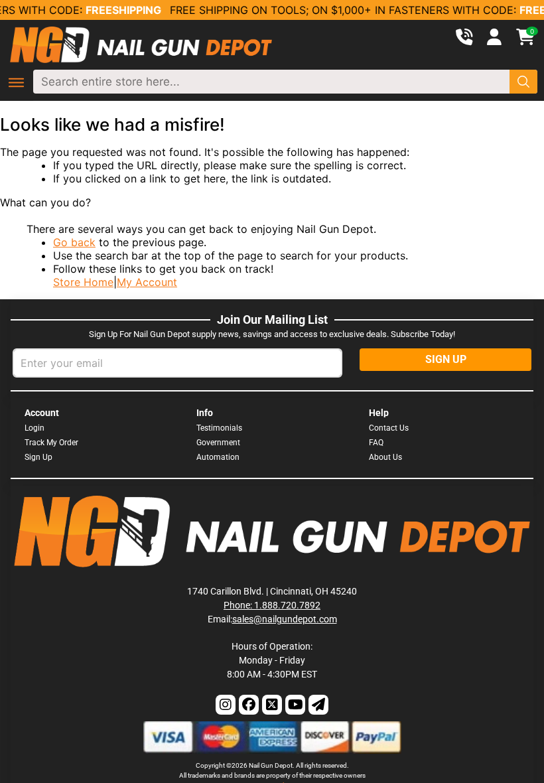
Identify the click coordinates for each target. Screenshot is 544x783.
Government (218, 443)
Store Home (83, 282)
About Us (385, 457)
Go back (74, 242)
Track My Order (51, 443)
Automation (217, 457)
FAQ (376, 443)
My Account (147, 282)
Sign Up (38, 457)
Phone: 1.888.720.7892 (272, 605)
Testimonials (219, 428)
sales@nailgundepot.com (284, 619)
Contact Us (389, 428)
